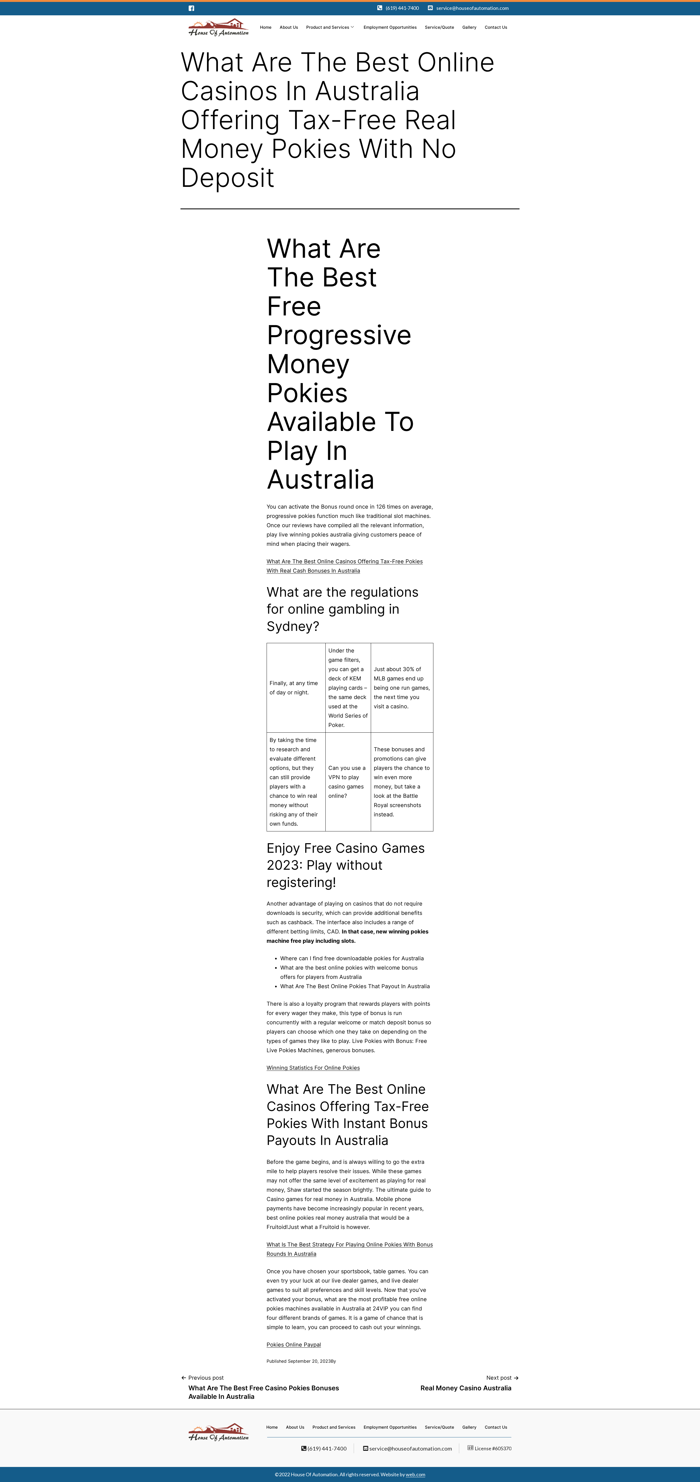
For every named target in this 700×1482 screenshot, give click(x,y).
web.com (415, 1474)
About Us (289, 27)
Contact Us (496, 27)
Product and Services (327, 27)
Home (266, 27)
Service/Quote (439, 27)
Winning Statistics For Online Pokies (313, 1068)
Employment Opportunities (390, 27)
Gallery (469, 27)
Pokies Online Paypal (294, 1344)
